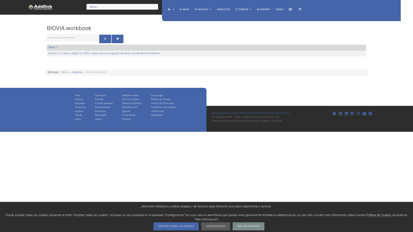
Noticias (79, 99)
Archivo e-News (130, 99)
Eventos (99, 99)
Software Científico (132, 103)
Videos (98, 119)
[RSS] (370, 113)
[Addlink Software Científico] (40, 7)
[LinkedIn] (347, 113)
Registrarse (157, 115)
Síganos (126, 111)
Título (51, 47)
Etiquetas (80, 103)
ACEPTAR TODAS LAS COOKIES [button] (176, 226)
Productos (80, 107)
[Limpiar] (118, 39)
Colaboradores (102, 107)
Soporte (79, 111)
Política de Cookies (379, 215)
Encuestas (100, 111)
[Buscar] (105, 39)
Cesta (78, 119)
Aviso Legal (157, 95)
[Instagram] (359, 113)
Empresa (126, 119)
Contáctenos (128, 115)
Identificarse (157, 111)
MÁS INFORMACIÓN (248, 226)
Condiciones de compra (163, 107)
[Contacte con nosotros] (291, 9)
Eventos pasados (104, 103)
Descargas (100, 115)
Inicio (78, 95)
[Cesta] (300, 9)
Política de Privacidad (162, 103)
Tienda (78, 115)
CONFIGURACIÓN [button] (216, 226)
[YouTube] (353, 113)
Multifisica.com (129, 107)
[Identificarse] (171, 9)
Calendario (100, 95)
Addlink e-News (130, 95)
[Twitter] (341, 113)
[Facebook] (335, 113)
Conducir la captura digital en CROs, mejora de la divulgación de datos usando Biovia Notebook (104, 53)
